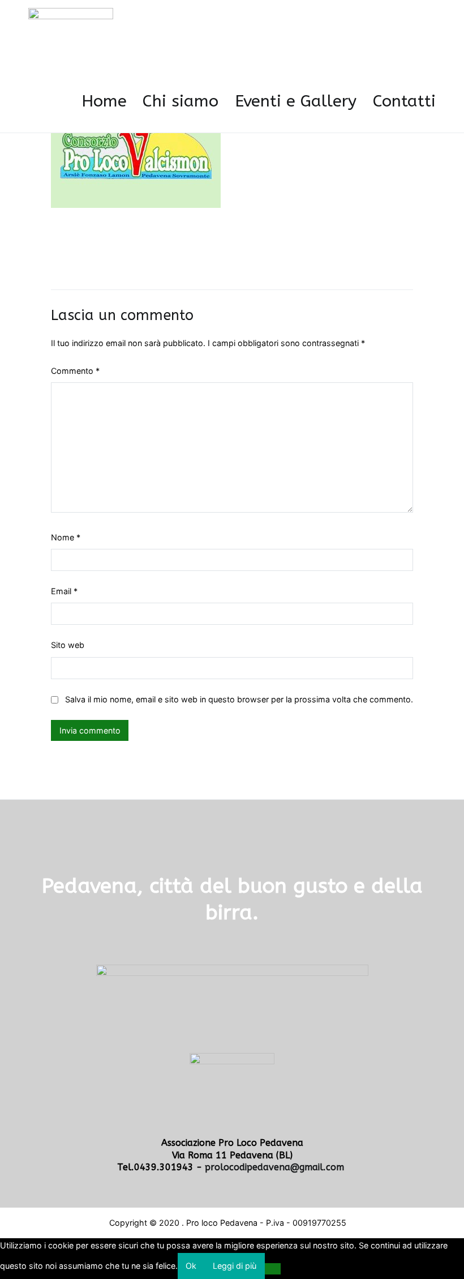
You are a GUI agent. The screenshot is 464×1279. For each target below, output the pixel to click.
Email (64, 591)
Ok (191, 1266)
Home (104, 101)
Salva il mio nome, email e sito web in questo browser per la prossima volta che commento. (239, 699)
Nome (65, 537)
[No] (273, 1268)
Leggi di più (234, 1266)
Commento (75, 371)
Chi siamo (180, 101)
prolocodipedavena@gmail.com (276, 1167)
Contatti (404, 101)
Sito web (67, 645)
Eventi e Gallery (295, 101)
